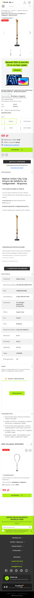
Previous (27, 444)
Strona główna (5, 10)
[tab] (17, 172)
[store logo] (9, 2)
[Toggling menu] (3, 6)
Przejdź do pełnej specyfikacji (12, 110)
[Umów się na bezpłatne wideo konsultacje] (17, 581)
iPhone (13, 10)
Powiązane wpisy (7, 413)
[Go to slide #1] (10, 52)
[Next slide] (30, 32)
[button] (25, 2)
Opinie (3, 366)
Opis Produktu (6, 172)
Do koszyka (15, 495)
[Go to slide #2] (20, 52)
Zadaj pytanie (17, 393)
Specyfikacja (5, 274)
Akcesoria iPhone (22, 10)
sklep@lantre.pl (16, 566)
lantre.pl (14, 593)
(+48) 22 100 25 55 (17, 561)
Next (31, 444)
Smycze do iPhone (6, 12)
